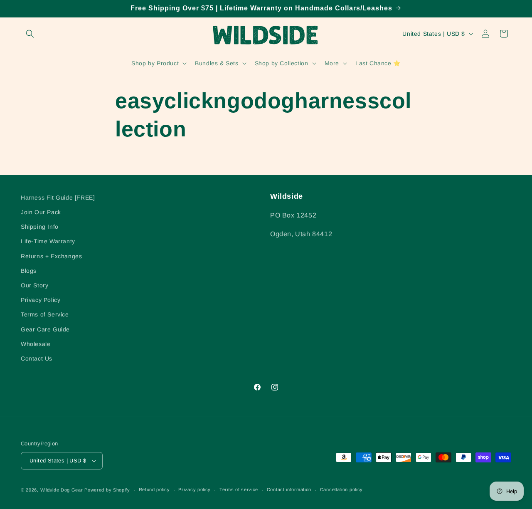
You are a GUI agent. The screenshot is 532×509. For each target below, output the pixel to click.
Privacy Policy (40, 300)
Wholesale (35, 344)
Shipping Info (40, 226)
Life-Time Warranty (48, 241)
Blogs (29, 270)
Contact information (289, 489)
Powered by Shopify (107, 489)
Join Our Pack (41, 212)
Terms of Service (45, 314)
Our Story (34, 285)
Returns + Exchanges (51, 256)
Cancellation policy (341, 489)
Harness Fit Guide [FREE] (58, 197)
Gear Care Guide (45, 329)
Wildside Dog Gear (61, 489)
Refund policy (154, 489)
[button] (30, 34)
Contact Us (36, 358)
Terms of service (238, 489)
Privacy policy (194, 489)
